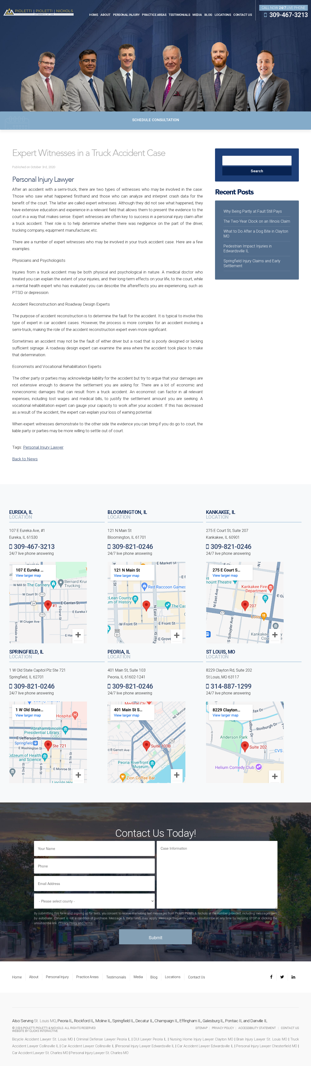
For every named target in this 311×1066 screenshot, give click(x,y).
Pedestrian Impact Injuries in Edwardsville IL (248, 248)
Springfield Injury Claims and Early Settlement (252, 263)
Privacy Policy (223, 1028)
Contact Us (242, 15)
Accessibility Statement (257, 1028)
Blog (208, 15)
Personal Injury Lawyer (43, 447)
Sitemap (201, 1028)
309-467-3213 (288, 15)
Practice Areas (154, 15)
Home (93, 15)
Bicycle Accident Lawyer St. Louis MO (42, 1039)
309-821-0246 (132, 547)
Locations (223, 15)
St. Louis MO (45, 1020)
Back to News (25, 458)
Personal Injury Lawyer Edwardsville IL (145, 1046)
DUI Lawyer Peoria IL (150, 1039)
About (105, 15)
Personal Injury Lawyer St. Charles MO (99, 1053)
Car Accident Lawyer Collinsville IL (87, 1046)
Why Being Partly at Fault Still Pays (253, 211)
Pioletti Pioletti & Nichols (38, 11)
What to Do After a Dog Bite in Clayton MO (256, 233)
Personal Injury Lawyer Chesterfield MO (266, 1046)
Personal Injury (126, 15)
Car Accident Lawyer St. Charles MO (40, 1053)
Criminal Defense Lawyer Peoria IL (103, 1039)
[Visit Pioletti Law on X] (282, 977)
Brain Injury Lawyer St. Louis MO (261, 1039)
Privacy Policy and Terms (75, 923)
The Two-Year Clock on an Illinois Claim (257, 221)
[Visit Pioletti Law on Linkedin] (293, 977)
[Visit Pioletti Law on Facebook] (273, 977)
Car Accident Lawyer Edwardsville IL (205, 1046)
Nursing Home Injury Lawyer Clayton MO (201, 1039)
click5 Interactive (43, 1031)
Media (197, 15)
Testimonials (179, 15)
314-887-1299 (230, 686)
